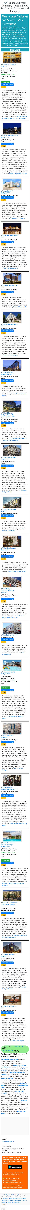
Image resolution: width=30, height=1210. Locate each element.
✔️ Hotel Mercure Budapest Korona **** (8, 373)
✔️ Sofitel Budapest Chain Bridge (17, 173)
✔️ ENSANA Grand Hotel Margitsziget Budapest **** (9, 904)
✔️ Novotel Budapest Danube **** (7, 955)
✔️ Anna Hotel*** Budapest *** (7, 192)
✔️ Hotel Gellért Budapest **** (9, 236)
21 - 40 (16, 1046)
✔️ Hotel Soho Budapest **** (9, 1007)
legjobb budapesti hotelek (10, 1059)
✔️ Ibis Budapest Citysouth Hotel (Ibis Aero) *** (7, 590)
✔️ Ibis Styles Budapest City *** (8, 510)
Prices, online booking (7, 84)
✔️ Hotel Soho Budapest (17, 1040)
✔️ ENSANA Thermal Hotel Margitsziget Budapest (14, 883)
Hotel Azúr (24, 1100)
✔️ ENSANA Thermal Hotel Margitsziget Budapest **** (8, 845)
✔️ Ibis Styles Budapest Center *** (8, 458)
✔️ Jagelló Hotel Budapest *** (9, 325)
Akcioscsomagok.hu (8, 1141)
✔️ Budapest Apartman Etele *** (8, 65)
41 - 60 (21, 1046)
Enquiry (4, 87)
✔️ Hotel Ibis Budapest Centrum (16, 571)
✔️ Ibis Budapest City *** (9, 635)
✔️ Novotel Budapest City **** (9, 286)
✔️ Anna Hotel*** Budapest (17, 218)
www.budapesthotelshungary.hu (10, 1195)
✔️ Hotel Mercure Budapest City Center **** (9, 788)
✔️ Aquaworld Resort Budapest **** (8, 673)
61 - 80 (5, 1050)
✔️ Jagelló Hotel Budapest (10, 355)
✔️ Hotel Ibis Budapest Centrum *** (8, 549)
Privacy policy (16, 1202)
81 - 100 (10, 1050)
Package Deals (5, 82)
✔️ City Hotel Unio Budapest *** (7, 736)
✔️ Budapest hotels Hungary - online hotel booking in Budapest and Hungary (15, 7)
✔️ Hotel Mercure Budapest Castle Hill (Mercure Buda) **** (8, 415)
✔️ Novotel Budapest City (19, 307)
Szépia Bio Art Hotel (7, 1078)
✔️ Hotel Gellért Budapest (10, 268)
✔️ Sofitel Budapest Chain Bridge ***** (9, 136)
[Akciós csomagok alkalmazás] (15, 1167)
